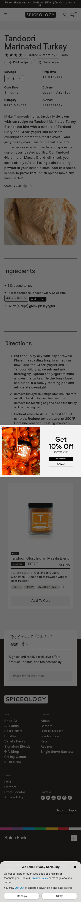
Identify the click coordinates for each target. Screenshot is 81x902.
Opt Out (19, 887)
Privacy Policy (39, 878)
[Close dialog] (2, 427)
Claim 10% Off (60, 459)
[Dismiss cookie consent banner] (75, 867)
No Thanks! (60, 464)
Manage (22, 896)
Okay (59, 896)
